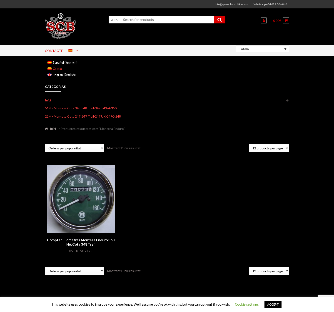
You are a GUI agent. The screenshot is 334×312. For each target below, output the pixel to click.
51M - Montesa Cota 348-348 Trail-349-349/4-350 (81, 108)
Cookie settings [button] (247, 304)
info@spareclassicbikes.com (232, 4)
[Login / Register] (264, 20)
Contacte (54, 51)
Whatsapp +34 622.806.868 (270, 4)
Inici (48, 100)
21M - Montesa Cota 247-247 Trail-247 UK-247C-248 (83, 116)
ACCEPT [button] (273, 304)
